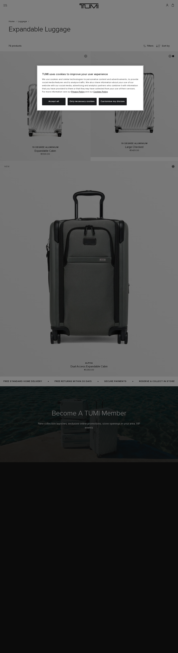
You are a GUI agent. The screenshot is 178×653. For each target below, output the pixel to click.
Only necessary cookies (82, 101)
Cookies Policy (100, 92)
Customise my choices (113, 101)
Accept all (53, 101)
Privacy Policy (78, 92)
